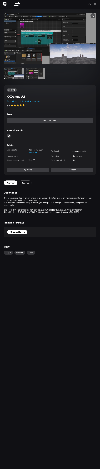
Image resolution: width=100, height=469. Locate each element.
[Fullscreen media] (92, 15)
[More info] (33, 160)
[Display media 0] (14, 73)
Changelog (33, 152)
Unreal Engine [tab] (19, 232)
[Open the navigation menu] (95, 4)
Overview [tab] (10, 183)
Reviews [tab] (25, 183)
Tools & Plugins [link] (13, 101)
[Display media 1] (35, 73)
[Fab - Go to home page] (17, 4)
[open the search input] (90, 4)
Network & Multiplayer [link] (31, 101)
